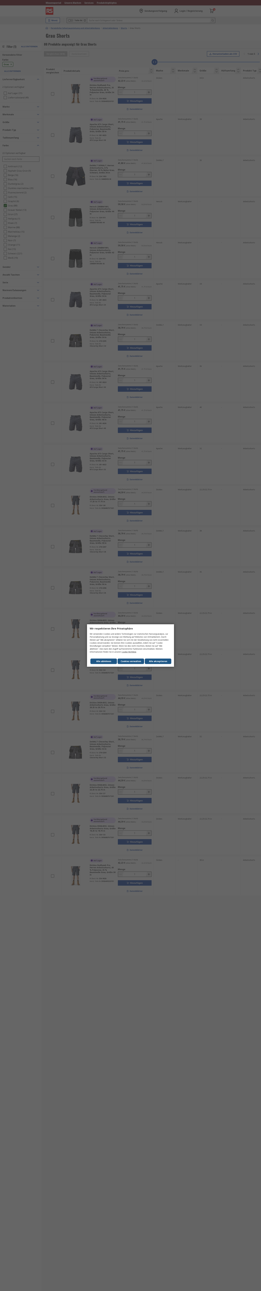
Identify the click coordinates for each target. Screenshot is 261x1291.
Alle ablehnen (103, 661)
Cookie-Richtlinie (129, 652)
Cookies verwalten (131, 661)
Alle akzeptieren (158, 661)
